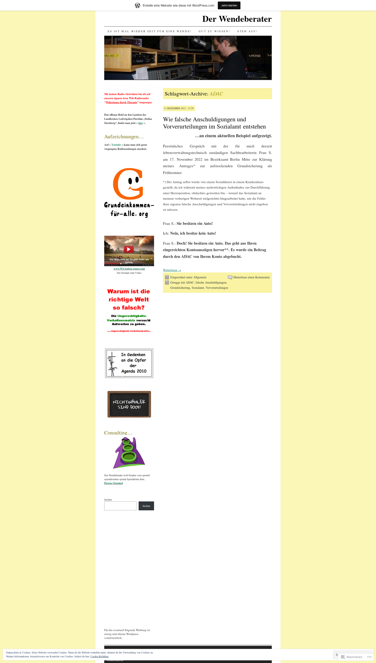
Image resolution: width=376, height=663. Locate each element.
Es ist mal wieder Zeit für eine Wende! (150, 31)
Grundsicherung (180, 288)
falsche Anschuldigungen (211, 282)
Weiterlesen (172, 270)
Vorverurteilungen (217, 288)
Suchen (108, 499)
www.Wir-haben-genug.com (129, 269)
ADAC (190, 282)
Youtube (116, 145)
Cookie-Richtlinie (100, 656)
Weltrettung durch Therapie (121, 102)
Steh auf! (247, 31)
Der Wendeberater (237, 18)
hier (140, 123)
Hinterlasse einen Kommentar (251, 277)
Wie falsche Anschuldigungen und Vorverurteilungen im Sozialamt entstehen (214, 122)
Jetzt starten (229, 5)
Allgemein (199, 277)
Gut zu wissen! (214, 31)
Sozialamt (198, 288)
